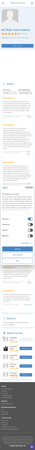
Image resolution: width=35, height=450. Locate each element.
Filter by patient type (24, 90)
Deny (17, 261)
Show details (25, 243)
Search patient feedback (6, 403)
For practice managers (6, 397)
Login (2, 410)
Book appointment (25, 339)
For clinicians (4, 393)
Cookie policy (4, 425)
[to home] (17, 3)
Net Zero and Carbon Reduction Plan (9, 429)
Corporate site (4, 414)
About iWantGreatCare (6, 389)
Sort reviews (6, 90)
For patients (4, 391)
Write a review (17, 46)
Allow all (17, 249)
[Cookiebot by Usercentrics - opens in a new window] (25, 187)
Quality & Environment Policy (8, 427)
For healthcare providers (7, 395)
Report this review (29, 116)
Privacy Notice (4, 420)
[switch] (30, 224)
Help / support (4, 412)
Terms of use (4, 422)
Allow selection (17, 255)
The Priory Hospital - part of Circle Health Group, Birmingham (15, 324)
